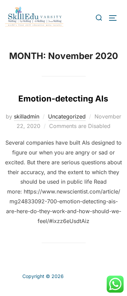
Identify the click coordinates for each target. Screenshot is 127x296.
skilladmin (26, 116)
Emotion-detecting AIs (63, 99)
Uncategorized (67, 116)
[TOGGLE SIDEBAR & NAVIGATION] (115, 18)
